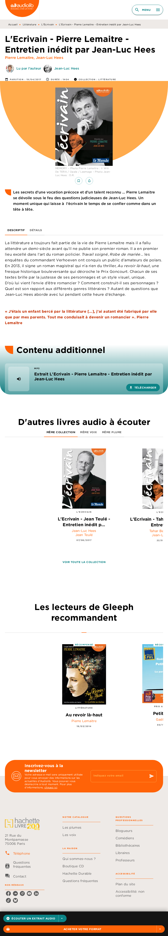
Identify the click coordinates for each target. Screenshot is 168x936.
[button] (35, 918)
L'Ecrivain (47, 24)
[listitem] (8, 893)
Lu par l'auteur (28, 68)
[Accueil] (22, 9)
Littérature (29, 24)
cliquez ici (50, 787)
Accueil (12, 24)
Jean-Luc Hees (49, 57)
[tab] (16, 230)
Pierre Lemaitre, (20, 57)
